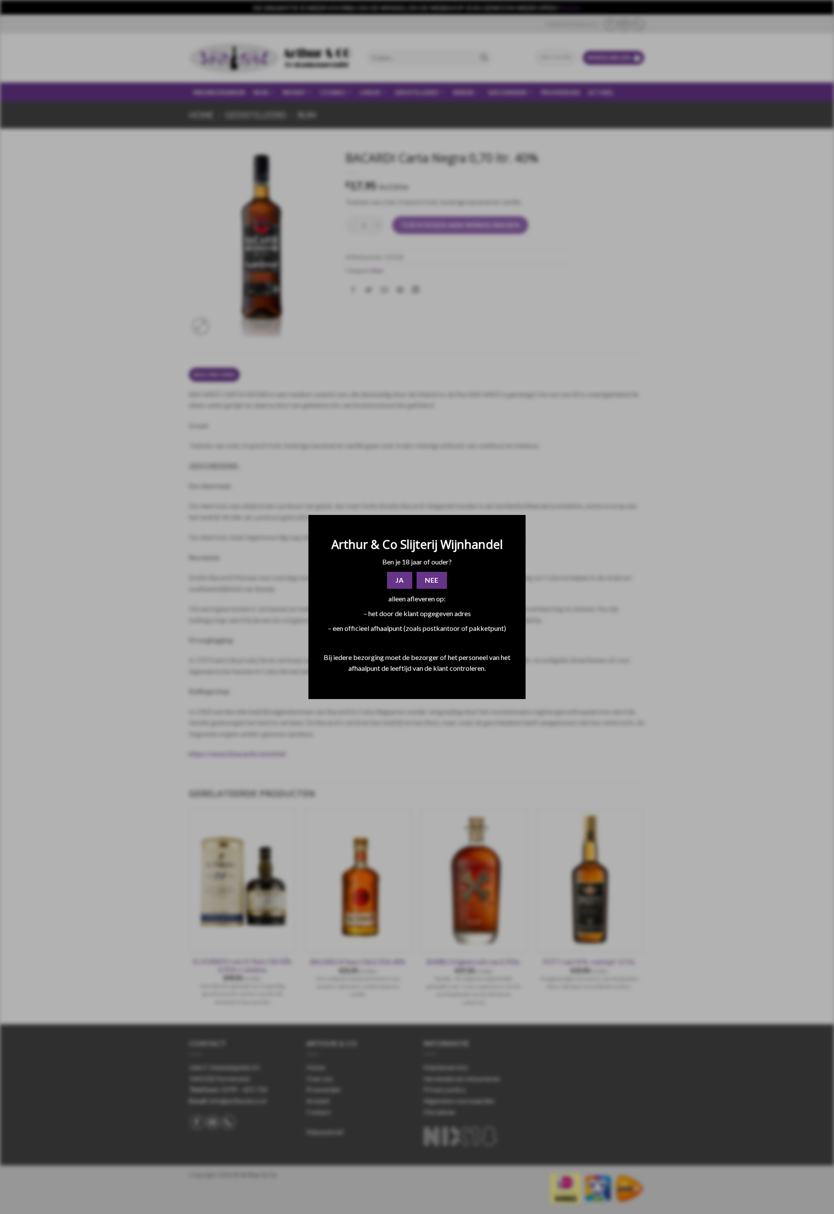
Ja (399, 580)
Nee (431, 580)
